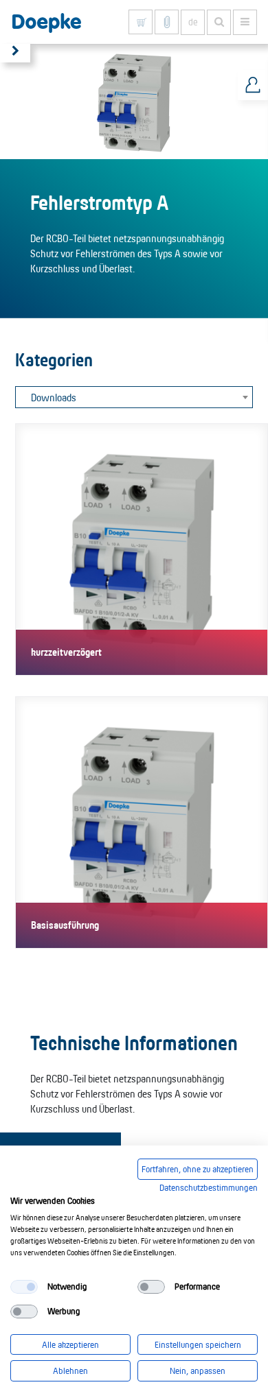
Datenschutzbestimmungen (208, 1187)
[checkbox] (24, 1287)
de (193, 22)
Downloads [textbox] (53, 397)
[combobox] (134, 397)
